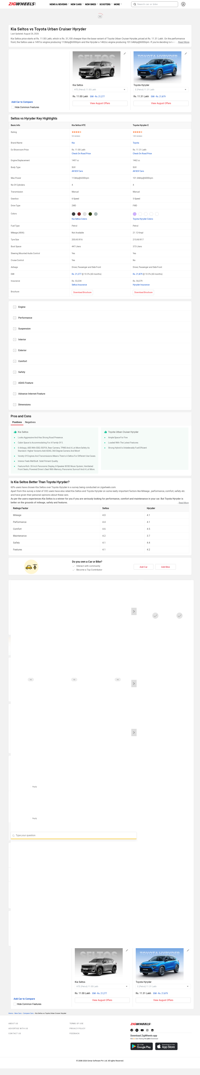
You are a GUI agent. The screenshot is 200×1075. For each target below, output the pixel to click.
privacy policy (78, 1028)
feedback (75, 1033)
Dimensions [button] (24, 404)
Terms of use (76, 1024)
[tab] (100, 306)
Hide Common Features (27, 107)
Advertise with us (18, 1028)
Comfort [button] (22, 361)
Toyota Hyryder (141, 85)
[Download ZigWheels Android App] (141, 1046)
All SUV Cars (77, 171)
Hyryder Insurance (141, 285)
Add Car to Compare (22, 102)
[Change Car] (125, 54)
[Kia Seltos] (100, 67)
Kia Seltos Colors (79, 219)
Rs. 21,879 (138, 274)
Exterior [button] (22, 350)
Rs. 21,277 (77, 274)
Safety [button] (21, 372)
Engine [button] (21, 307)
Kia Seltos (78, 85)
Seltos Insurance (79, 285)
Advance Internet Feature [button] (31, 393)
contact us (14, 1033)
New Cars (18, 1013)
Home (10, 1013)
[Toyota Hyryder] (161, 67)
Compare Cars (28, 1013)
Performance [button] (25, 317)
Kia (73, 143)
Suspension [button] (24, 328)
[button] (135, 4)
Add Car (143, 567)
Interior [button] (22, 339)
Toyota (136, 143)
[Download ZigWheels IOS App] (166, 1046)
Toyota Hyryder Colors (143, 219)
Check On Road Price (81, 153)
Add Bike (165, 567)
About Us (13, 1024)
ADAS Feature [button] (25, 382)
